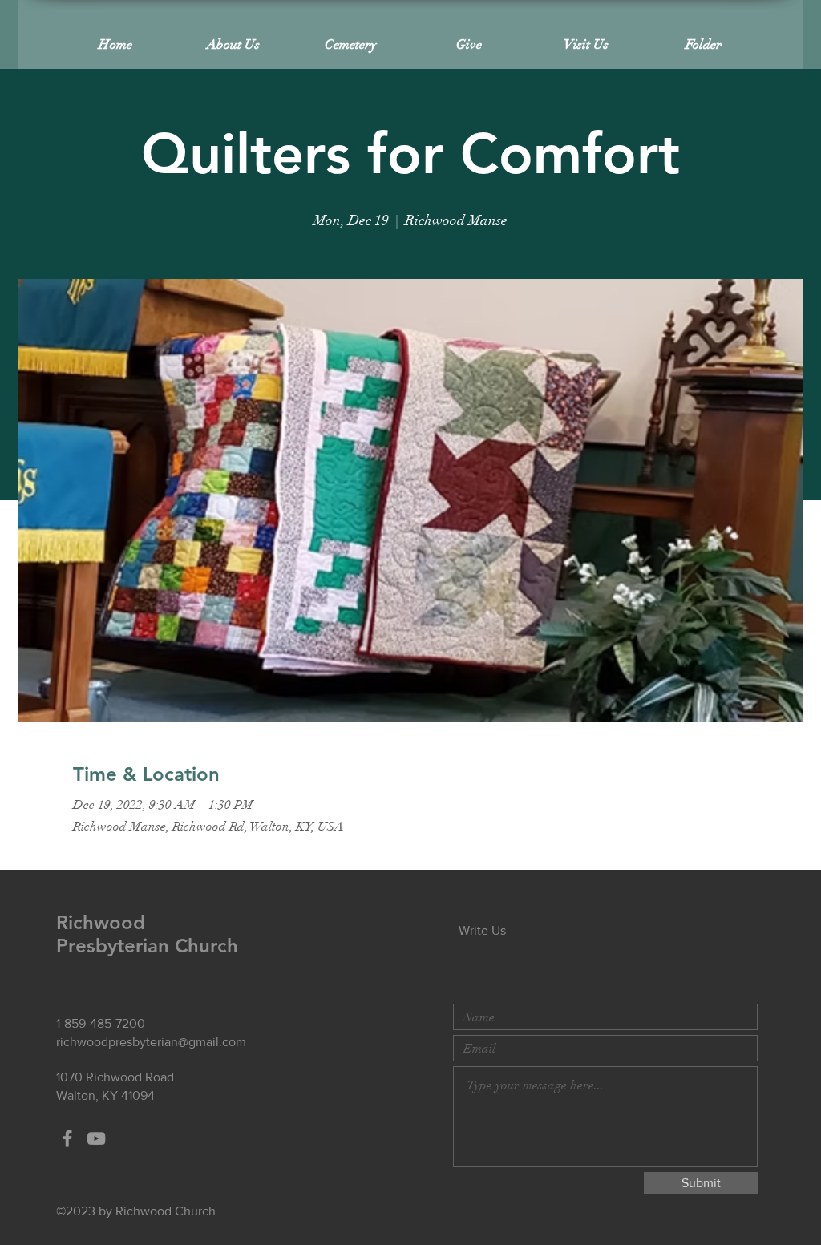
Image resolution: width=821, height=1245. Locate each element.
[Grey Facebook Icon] (67, 1138)
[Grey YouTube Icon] (96, 1138)
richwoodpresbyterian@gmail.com (151, 1042)
